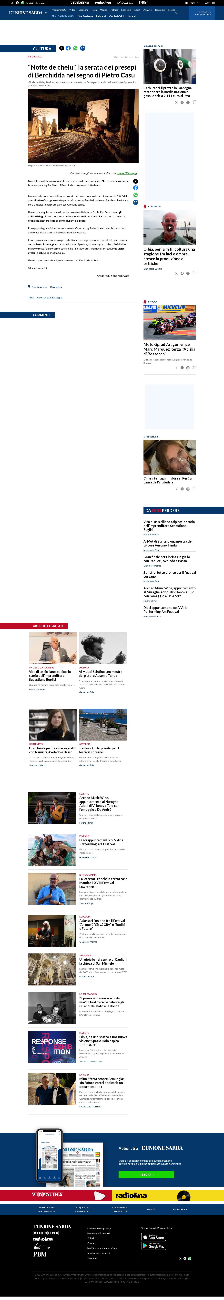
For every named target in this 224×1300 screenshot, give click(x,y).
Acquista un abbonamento (83, 1209)
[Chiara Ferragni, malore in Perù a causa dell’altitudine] (169, 457)
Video (72, 9)
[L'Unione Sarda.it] (28, 13)
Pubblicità (92, 1238)
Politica (114, 9)
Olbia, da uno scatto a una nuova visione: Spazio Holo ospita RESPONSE (103, 1041)
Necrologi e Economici (98, 1233)
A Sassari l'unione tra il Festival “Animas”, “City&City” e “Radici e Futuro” (102, 924)
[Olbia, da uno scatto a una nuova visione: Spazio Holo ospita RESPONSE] (52, 1047)
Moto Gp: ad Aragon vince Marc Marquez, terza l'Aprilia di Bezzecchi (169, 349)
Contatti (91, 1243)
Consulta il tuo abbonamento (46, 1209)
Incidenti (101, 16)
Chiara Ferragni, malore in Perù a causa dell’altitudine (167, 480)
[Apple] (166, 1237)
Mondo (103, 9)
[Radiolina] (103, 2)
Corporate (92, 1257)
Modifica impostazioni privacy (102, 1248)
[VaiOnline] (125, 2)
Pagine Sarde (180, 1209)
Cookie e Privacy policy (99, 1228)
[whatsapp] (22, 2)
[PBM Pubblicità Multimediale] (143, 2)
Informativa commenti (98, 1253)
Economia (126, 9)
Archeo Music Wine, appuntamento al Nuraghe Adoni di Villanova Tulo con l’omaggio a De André (169, 592)
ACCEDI (210, 2)
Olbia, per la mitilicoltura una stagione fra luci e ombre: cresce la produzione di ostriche (169, 256)
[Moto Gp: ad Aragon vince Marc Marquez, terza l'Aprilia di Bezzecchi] (169, 322)
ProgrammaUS (58, 9)
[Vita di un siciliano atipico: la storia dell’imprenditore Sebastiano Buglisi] (53, 648)
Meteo (171, 9)
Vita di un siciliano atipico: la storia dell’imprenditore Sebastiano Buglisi (169, 526)
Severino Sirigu (150, 601)
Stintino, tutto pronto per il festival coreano (99, 750)
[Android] (166, 1246)
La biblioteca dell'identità (119, 1209)
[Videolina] (79, 2)
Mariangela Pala (151, 550)
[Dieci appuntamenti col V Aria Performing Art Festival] (52, 850)
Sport (137, 9)
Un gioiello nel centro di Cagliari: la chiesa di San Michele (103, 961)
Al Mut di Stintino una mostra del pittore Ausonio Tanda (167, 543)
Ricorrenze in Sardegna (49, 297)
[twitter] (12, 2)
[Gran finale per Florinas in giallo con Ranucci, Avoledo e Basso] (53, 725)
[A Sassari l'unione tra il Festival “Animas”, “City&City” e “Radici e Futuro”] (52, 931)
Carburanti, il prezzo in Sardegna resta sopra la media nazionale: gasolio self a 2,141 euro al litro (167, 92)
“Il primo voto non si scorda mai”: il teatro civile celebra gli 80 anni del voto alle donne (101, 1002)
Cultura (42, 48)
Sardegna (83, 9)
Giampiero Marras (152, 565)
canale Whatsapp (127, 173)
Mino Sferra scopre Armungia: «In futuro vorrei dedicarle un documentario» (101, 1083)
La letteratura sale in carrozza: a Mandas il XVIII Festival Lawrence (103, 883)
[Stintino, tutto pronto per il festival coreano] (102, 725)
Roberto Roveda (151, 534)
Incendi (132, 16)
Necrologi (160, 9)
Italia (94, 9)
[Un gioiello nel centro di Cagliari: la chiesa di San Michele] (52, 969)
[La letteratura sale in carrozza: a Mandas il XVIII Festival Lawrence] (52, 889)
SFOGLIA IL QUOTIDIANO (203, 13)
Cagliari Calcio (117, 16)
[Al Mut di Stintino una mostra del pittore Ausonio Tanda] (102, 648)
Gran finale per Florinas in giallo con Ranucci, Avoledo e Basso (166, 559)
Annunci (147, 9)
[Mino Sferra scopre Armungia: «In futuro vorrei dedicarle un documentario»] (52, 1089)
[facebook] (17, 2)
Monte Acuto (39, 287)
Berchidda (56, 287)
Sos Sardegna (85, 16)
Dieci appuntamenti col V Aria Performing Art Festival (165, 609)
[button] (61, 48)
